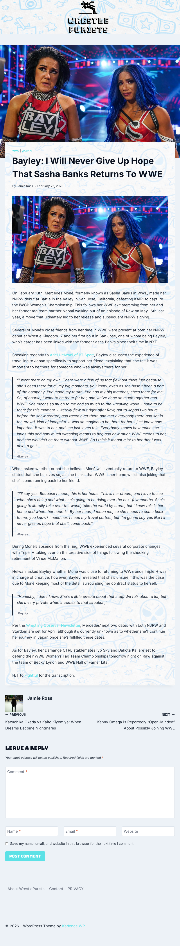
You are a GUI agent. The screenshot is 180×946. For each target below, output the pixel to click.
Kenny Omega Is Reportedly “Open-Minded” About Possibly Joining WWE (136, 721)
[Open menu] (171, 17)
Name (14, 831)
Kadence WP (73, 926)
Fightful (31, 675)
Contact (56, 889)
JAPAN (27, 150)
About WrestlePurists (26, 889)
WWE (16, 150)
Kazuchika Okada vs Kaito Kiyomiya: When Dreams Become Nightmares (43, 721)
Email (71, 831)
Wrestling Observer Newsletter (53, 625)
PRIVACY (76, 889)
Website (131, 831)
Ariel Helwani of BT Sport (72, 355)
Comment (17, 772)
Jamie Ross (25, 186)
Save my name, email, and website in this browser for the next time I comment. (72, 843)
